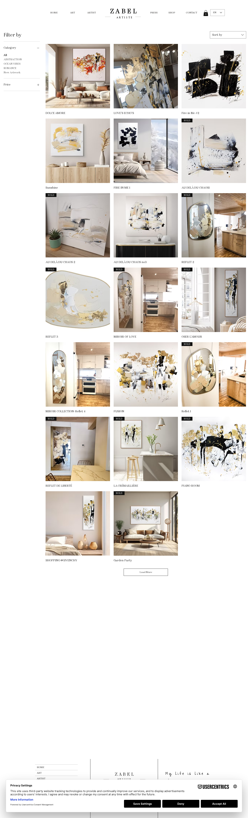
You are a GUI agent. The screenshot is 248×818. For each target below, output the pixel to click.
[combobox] (228, 34)
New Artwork (12, 72)
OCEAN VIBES (12, 63)
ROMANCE (10, 68)
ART (39, 773)
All (5, 55)
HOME (40, 767)
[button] (205, 13)
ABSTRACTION (13, 59)
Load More (146, 572)
